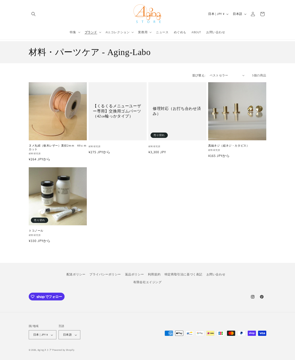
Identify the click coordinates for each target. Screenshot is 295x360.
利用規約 (154, 274)
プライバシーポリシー (105, 274)
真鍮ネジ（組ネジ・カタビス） (228, 145)
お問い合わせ (215, 274)
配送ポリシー (76, 274)
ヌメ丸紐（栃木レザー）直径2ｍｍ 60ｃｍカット (58, 147)
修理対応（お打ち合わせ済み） (177, 111)
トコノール (36, 230)
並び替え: (198, 75)
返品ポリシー (134, 274)
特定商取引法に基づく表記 (183, 274)
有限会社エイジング (147, 282)
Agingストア (45, 350)
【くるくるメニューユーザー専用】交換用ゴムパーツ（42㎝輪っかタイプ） (117, 111)
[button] (33, 14)
